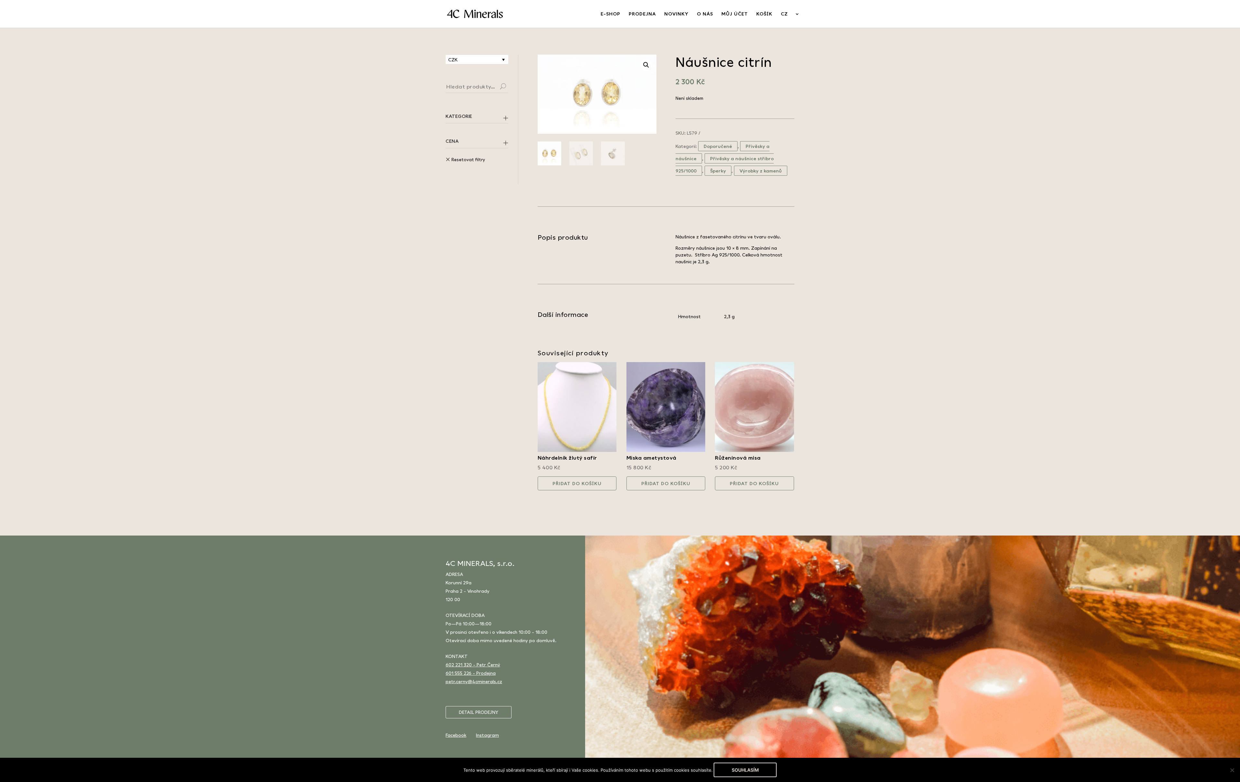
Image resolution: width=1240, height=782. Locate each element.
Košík (764, 14)
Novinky (676, 14)
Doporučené (718, 146)
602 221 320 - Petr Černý (473, 664)
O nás (705, 14)
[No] (1232, 770)
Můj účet (734, 14)
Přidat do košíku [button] (577, 483)
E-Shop (610, 14)
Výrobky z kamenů (760, 170)
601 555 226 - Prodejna (471, 673)
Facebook (456, 735)
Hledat (511, 87)
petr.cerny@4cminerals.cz (474, 681)
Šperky (718, 170)
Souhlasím (745, 770)
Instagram (487, 735)
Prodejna (642, 14)
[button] (646, 65)
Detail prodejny (478, 712)
